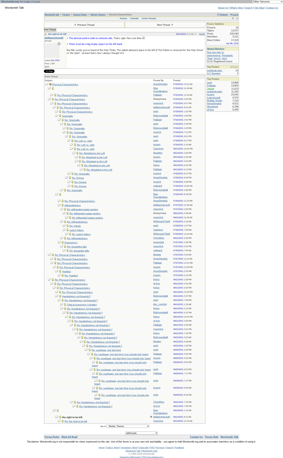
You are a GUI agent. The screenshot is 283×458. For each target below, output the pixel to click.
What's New (236, 8)
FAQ (152, 447)
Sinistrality (67, 116)
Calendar (134, 18)
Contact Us (272, 8)
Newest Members (215, 49)
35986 (202, 34)
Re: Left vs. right (83, 141)
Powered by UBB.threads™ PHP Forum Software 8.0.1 (141, 457)
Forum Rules (52, 437)
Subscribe (144, 447)
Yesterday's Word (129, 447)
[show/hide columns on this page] (237, 18)
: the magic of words (20, 1)
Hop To (103, 426)
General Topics (80, 15)
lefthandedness (73, 205)
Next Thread (164, 25)
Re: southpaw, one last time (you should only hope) (121, 354)
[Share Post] (195, 34)
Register (223, 15)
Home (101, 447)
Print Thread (50, 29)
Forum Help (211, 437)
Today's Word (112, 447)
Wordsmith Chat (149, 451)
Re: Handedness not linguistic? (81, 300)
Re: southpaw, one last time (106, 350)
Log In (235, 15)
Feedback (179, 447)
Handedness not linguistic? (76, 296)
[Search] (233, 18)
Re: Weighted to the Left (92, 153)
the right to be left (57, 34)
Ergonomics (71, 242)
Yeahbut (66, 271)
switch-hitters (76, 230)
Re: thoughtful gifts (77, 246)
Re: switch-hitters (81, 234)
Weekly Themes (98, 15)
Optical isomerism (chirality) (82, 304)
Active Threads (149, 18)
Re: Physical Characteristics (72, 95)
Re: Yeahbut (71, 275)
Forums (66, 15)
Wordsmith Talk (52, 15)
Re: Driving (78, 178)
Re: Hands (75, 226)
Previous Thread (85, 25)
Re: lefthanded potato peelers (82, 209)
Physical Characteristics (65, 84)
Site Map (259, 8)
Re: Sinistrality (72, 120)
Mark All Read (69, 437)
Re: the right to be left (76, 421)
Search (249, 8)
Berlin (47, 66)
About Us (223, 8)
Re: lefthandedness (77, 222)
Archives (160, 447)
